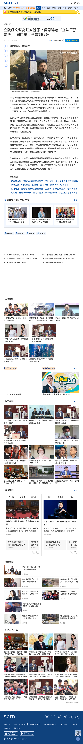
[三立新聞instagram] (59, 717)
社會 (64, 8)
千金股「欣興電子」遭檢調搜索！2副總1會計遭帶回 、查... (41, 482)
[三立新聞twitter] (71, 717)
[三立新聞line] (65, 717)
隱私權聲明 (34, 724)
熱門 (43, 8)
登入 (78, 3)
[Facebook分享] (6, 46)
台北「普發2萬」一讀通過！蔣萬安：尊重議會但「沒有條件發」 (66, 698)
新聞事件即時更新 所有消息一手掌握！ (21, 254)
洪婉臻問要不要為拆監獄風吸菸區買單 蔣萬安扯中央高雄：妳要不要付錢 (40, 698)
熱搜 (54, 8)
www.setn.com (23, 739)
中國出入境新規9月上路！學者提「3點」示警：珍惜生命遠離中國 (40, 653)
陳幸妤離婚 (30, 8)
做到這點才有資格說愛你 (16, 262)
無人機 (11, 497)
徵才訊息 (17, 728)
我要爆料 (7, 728)
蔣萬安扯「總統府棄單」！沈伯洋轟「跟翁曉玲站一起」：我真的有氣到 (15, 698)
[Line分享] (6, 51)
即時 (10, 8)
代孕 (71, 497)
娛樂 (70, 8)
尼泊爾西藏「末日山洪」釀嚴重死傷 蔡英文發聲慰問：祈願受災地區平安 (66, 675)
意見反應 (74, 724)
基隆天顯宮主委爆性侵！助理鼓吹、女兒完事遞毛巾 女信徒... (41, 319)
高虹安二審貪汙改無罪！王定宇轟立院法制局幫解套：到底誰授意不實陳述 (44, 192)
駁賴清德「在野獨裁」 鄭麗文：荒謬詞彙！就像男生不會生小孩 (39, 184)
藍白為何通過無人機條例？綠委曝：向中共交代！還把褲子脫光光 (15, 653)
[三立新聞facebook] (53, 717)
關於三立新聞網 (20, 724)
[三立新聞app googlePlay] (27, 733)
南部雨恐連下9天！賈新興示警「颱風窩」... (61, 258)
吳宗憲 (74, 104)
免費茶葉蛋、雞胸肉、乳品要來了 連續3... (22, 258)
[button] (71, 3)
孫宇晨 (60, 497)
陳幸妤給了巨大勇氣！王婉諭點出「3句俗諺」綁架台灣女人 (66, 653)
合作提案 (63, 724)
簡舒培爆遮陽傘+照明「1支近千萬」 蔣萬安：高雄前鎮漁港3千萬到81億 (40, 675)
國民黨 (34, 497)
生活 (75, 8)
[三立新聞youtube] (47, 717)
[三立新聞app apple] (11, 733)
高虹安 (29, 97)
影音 (49, 8)
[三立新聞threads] (77, 717)
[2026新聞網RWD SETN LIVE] (16, 3)
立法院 (30, 100)
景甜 (49, 497)
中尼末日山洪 (18, 8)
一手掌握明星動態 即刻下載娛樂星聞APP (60, 254)
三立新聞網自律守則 (49, 724)
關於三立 (7, 724)
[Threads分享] (6, 56)
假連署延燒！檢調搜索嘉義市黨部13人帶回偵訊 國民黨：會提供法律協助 (44, 180)
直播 (59, 8)
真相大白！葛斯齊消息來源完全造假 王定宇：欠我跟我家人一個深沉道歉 (44, 188)
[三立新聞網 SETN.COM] (5, 8)
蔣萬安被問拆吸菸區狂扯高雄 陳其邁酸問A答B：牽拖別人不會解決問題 (15, 675)
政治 (38, 8)
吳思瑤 (17, 104)
